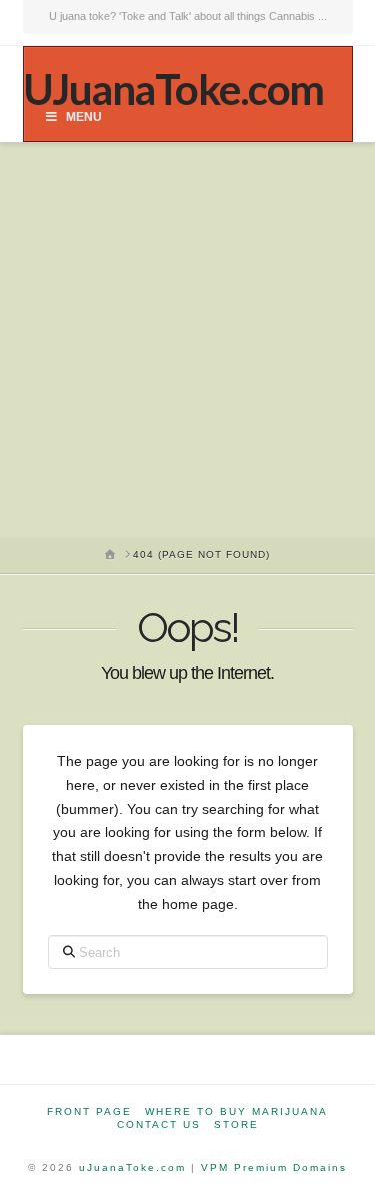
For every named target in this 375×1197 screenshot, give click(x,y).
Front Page (89, 1111)
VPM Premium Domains (274, 1167)
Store (236, 1124)
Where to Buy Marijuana (236, 1111)
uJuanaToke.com (132, 1167)
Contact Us (159, 1124)
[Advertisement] (187, 340)
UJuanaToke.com (173, 89)
